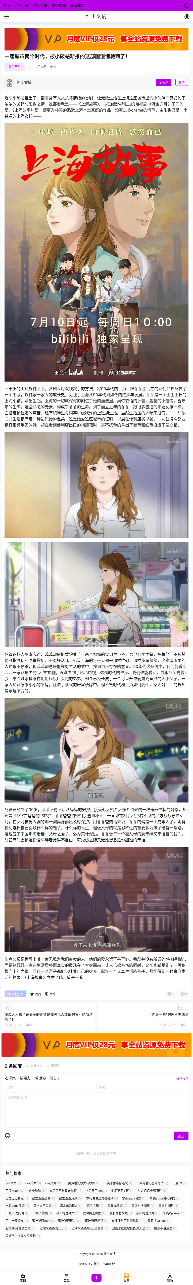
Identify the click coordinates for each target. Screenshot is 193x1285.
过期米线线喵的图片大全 (131, 1228)
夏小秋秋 (37, 1191)
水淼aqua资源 (17, 1206)
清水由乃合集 (44, 1206)
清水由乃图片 (71, 1206)
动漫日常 (15, 67)
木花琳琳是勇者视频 (102, 1198)
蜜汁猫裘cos (43, 1221)
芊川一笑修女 (17, 1221)
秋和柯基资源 (147, 1213)
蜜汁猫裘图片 (69, 1221)
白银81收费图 (17, 1213)
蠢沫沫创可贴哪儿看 (127, 1221)
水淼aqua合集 (134, 1198)
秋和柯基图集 (94, 1213)
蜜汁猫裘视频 (96, 1221)
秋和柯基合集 (67, 1213)
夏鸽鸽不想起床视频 (65, 1191)
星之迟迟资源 (70, 1198)
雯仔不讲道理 (165, 1228)
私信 (182, 83)
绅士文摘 (109, 1254)
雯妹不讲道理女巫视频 (23, 1236)
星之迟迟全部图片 (152, 1191)
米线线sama (173, 1213)
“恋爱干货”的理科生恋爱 (169, 1014)
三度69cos (15, 1191)
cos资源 (53, 1183)
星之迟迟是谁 (43, 1198)
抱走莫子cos (96, 1191)
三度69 (179, 1183)
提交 (181, 1136)
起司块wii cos (159, 1221)
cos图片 (13, 1183)
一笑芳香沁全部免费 (152, 1183)
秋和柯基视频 (121, 1213)
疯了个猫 (95, 1206)
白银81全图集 (142, 1206)
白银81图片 (168, 1206)
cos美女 (33, 1183)
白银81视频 (42, 1213)
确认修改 (182, 1078)
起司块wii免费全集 (20, 1228)
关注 (165, 83)
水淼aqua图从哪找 (164, 1198)
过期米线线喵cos (53, 1228)
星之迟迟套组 (17, 1198)
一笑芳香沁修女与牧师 (82, 1183)
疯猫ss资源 (117, 1206)
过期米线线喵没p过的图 (90, 1228)
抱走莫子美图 (122, 1191)
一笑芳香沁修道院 (118, 1183)
